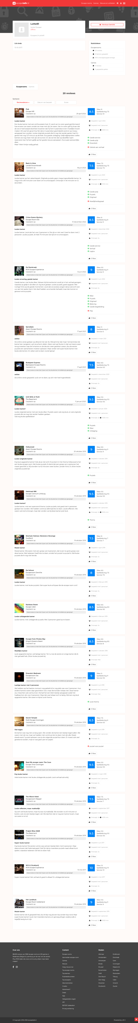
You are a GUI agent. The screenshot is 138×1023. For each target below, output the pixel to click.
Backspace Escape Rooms (36, 365)
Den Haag (101, 980)
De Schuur (30, 570)
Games (96, 3)
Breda (100, 964)
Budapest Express (33, 363)
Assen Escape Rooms (34, 329)
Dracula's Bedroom (33, 673)
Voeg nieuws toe (67, 967)
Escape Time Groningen (35, 764)
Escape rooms (86, 3)
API (63, 1002)
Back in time (31, 163)
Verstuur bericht (108, 24)
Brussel (100, 967)
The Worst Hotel (32, 797)
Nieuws (64, 964)
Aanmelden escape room (70, 957)
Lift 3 (123, 1020)
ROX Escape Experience (35, 269)
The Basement (31, 399)
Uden (114, 980)
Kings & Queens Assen (34, 641)
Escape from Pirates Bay (35, 639)
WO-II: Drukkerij (32, 865)
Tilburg (115, 976)
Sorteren (16, 99)
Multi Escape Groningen (35, 720)
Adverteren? (66, 989)
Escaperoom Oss (32, 675)
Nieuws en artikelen (107, 3)
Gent (114, 960)
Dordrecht (101, 986)
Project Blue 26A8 (33, 831)
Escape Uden (31, 607)
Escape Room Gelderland (35, 902)
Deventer (101, 983)
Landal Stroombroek (33, 165)
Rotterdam (116, 973)
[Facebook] (13, 967)
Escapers (34, 35)
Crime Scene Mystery (34, 217)
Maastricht (116, 967)
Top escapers (66, 980)
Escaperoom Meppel (33, 799)
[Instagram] (17, 967)
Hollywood (30, 447)
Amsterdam (102, 957)
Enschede (116, 957)
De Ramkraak (31, 267)
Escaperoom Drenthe (34, 572)
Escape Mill (30, 111)
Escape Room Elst (32, 220)
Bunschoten (102, 970)
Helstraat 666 (31, 491)
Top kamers (66, 973)
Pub (27, 109)
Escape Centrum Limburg (35, 494)
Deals (64, 992)
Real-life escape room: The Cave (38, 762)
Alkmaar (101, 954)
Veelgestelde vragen (69, 999)
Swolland (29, 538)
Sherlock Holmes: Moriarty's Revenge (40, 536)
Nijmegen (116, 970)
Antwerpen (102, 960)
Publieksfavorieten (68, 976)
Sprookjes (30, 327)
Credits (64, 986)
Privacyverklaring (68, 1008)
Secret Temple (31, 718)
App (63, 996)
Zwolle (115, 986)
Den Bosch (102, 976)
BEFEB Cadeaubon (68, 1005)
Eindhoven (116, 954)
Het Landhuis (31, 900)
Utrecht (115, 983)
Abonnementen (67, 983)
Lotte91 (41, 35)
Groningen (116, 964)
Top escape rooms (68, 970)
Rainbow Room (32, 605)
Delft (100, 973)
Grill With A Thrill (33, 397)
